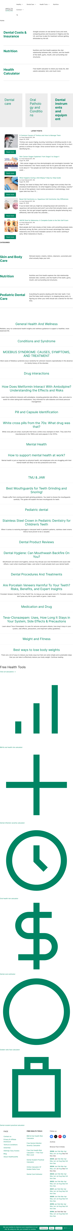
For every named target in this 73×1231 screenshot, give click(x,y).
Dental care (9, 102)
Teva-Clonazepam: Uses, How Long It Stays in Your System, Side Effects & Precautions (36, 619)
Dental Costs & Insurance (15, 34)
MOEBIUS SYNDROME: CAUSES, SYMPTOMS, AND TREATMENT (36, 354)
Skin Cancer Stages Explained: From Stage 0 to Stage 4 (39, 156)
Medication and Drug (36, 606)
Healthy (18, 4)
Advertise (7, 1148)
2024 (52, 1166)
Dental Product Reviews (36, 542)
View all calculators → (8, 672)
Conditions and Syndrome (36, 341)
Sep (63, 1161)
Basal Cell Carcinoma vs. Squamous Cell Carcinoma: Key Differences (43, 199)
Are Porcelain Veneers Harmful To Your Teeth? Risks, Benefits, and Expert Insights (36, 587)
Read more (10, 152)
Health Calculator (12, 71)
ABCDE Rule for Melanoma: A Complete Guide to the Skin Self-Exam (43, 220)
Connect (19, 10)
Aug (60, 1153)
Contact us (7, 1136)
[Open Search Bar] (17, 15)
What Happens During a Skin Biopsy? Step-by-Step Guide (40, 178)
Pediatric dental (36, 510)
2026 (52, 1151)
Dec (54, 1163)
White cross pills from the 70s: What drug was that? (36, 424)
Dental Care (30, 4)
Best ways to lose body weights (36, 650)
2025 (52, 1159)
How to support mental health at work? (36, 455)
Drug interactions (36, 373)
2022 (52, 1181)
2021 (52, 1189)
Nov (51, 1163)
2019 (52, 1204)
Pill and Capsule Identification (36, 412)
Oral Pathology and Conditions (36, 107)
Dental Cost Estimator (34, 1174)
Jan (56, 1151)
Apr (65, 1151)
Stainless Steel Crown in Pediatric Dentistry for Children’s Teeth (36, 522)
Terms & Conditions (11, 1145)
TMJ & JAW (36, 477)
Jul (57, 1153)
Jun (54, 1153)
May (51, 1153)
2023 (52, 1174)
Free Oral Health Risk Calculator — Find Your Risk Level (35, 1152)
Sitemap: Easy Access (11, 1151)
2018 (52, 1211)
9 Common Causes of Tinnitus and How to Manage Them (40, 135)
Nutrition (56, 4)
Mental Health (36, 444)
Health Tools (44, 4)
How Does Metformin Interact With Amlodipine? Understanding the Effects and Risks (36, 388)
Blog (5, 1154)
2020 (52, 1196)
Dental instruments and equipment (61, 109)
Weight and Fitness (36, 639)
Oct (66, 1161)
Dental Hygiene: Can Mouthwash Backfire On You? (36, 554)
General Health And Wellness (36, 324)
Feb (59, 1151)
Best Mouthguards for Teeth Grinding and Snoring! (36, 490)
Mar (62, 1151)
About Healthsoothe (11, 1157)
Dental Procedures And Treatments (36, 574)
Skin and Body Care (11, 259)
